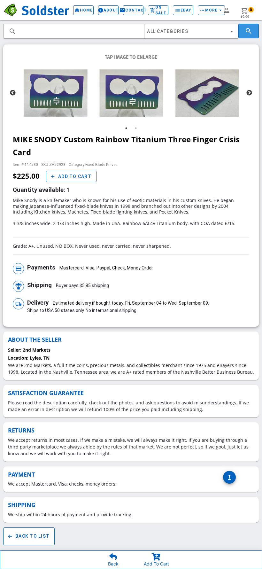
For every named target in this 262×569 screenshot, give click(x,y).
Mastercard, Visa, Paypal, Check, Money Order (106, 267)
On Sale (158, 10)
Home (83, 10)
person (226, 10)
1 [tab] (126, 128)
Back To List (28, 536)
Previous (13, 93)
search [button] (12, 31)
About (108, 10)
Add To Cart (156, 564)
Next (249, 93)
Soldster (45, 9)
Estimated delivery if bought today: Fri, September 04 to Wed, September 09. (131, 303)
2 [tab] (136, 128)
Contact (133, 10)
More (211, 10)
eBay (183, 10)
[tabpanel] (55, 93)
